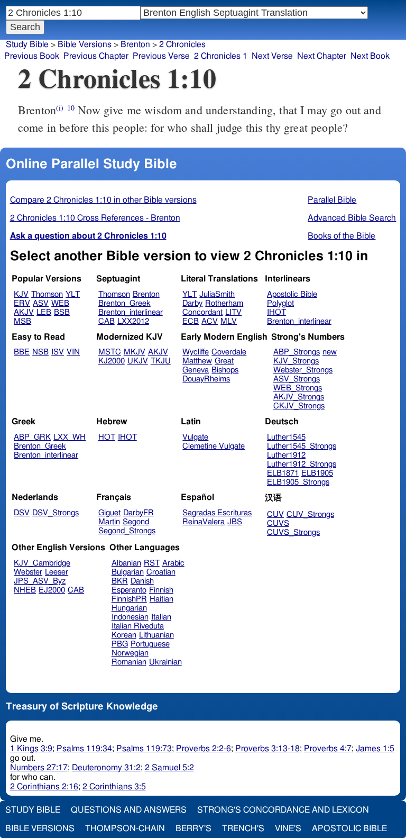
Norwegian (130, 653)
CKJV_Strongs (299, 406)
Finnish (161, 590)
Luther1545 (286, 437)
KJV (21, 294)
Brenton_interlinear (130, 312)
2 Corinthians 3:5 (114, 786)
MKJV (134, 352)
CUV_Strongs (310, 514)
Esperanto (129, 590)
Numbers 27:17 (39, 767)
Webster (28, 572)
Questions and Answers (129, 810)
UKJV (137, 361)
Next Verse (272, 56)
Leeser (56, 572)
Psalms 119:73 (144, 748)
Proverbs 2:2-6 (203, 748)
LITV (233, 312)
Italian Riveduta (138, 626)
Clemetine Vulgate (213, 446)
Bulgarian (128, 572)
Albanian (126, 563)
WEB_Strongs (297, 388)
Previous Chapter (95, 56)
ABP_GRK (32, 437)
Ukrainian (165, 662)
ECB (190, 321)
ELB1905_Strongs (298, 482)
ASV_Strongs (296, 379)
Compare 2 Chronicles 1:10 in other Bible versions (103, 200)
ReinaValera (203, 522)
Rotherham (224, 303)
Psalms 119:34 (84, 748)
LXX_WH (69, 437)
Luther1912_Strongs (301, 464)
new (329, 352)
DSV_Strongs (55, 513)
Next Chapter (321, 56)
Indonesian (130, 617)
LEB (43, 312)
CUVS (278, 523)
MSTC (109, 352)
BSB (62, 312)
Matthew (197, 361)
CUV (275, 514)
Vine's (288, 828)
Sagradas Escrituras (217, 513)
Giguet (109, 513)
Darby (192, 303)
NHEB (25, 590)
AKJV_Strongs (298, 397)
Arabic (173, 563)
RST (152, 563)
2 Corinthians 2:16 (44, 786)
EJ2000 (52, 590)
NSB (40, 352)
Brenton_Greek (124, 303)
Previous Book (31, 56)
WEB (60, 303)
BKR (120, 581)
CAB (106, 321)
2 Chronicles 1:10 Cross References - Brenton (95, 218)
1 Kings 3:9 (31, 748)
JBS (234, 522)
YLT (73, 294)
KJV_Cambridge (42, 563)
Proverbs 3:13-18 (267, 748)
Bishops (224, 370)
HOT (106, 437)
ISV (57, 352)
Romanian (129, 662)
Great (224, 361)
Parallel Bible (332, 200)
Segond (136, 522)
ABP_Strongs (296, 352)
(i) (59, 108)
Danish (142, 581)
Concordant (202, 312)
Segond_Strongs (126, 531)
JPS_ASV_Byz (40, 581)
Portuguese (150, 644)
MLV (228, 321)
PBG (120, 644)
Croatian (161, 572)
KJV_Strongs (296, 361)
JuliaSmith (217, 294)
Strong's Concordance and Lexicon (283, 810)
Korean (124, 635)
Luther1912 (286, 455)
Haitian (161, 599)
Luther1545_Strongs (301, 446)
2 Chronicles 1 (220, 56)
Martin (109, 522)
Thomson (47, 294)
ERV (22, 303)
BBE (22, 352)
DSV (22, 513)
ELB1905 (317, 473)
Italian (161, 617)
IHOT (276, 312)
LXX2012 (133, 321)
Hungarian (129, 608)
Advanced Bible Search (352, 218)
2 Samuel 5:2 (169, 767)
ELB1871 (283, 473)
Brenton (146, 294)
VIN (73, 352)
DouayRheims (206, 379)
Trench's (243, 828)
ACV (209, 321)
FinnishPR (129, 599)
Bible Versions (85, 44)
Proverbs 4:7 (328, 748)
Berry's (193, 828)
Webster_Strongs (303, 370)
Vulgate (195, 437)
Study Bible (27, 44)
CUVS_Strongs (293, 532)
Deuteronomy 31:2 (106, 767)
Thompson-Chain (125, 828)
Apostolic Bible (349, 828)
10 (71, 108)
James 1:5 (375, 748)
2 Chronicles (182, 44)
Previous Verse (161, 56)
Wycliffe (195, 352)
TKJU (161, 361)
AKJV (24, 312)
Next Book (370, 56)
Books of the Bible (341, 236)
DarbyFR (138, 513)
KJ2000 (111, 361)
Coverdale (228, 352)
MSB (22, 321)
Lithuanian (156, 635)
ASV (41, 303)
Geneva (195, 370)
